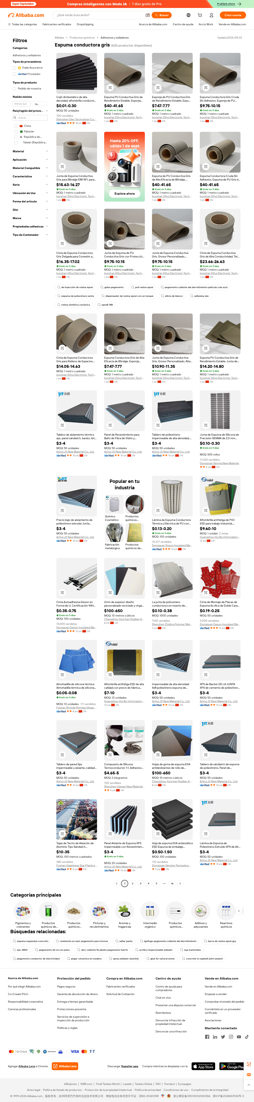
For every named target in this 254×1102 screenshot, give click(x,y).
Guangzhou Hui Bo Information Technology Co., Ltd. (220, 537)
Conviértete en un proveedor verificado (223, 1011)
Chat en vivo (163, 997)
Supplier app (129, 1066)
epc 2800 (22, 950)
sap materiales (192, 950)
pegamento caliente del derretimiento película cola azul (196, 287)
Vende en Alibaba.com (218, 986)
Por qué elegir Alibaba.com (24, 986)
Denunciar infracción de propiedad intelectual (170, 1022)
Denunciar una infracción (171, 1031)
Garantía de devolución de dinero (77, 994)
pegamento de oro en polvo (54, 950)
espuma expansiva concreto (32, 941)
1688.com (86, 1083)
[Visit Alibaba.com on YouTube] (239, 1036)
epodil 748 (107, 304)
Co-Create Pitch (18, 994)
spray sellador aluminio (126, 958)
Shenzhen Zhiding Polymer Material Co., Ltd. (172, 624)
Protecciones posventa (71, 1009)
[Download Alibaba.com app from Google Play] (232, 1066)
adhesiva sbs (201, 296)
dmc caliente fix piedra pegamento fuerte (104, 950)
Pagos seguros (66, 986)
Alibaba (59, 37)
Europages (184, 1083)
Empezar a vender (216, 994)
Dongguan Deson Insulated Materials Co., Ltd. (172, 545)
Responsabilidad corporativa (25, 1001)
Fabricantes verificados (120, 986)
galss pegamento (114, 287)
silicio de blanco (174, 296)
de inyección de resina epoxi (77, 287)
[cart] (201, 15)
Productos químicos (82, 37)
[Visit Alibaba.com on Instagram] (231, 1036)
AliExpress (70, 1083)
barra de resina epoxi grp (222, 941)
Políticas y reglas (67, 1027)
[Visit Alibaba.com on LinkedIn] (215, 1036)
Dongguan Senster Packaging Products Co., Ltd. (172, 865)
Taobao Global (143, 1083)
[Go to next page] (180, 883)
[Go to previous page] (116, 883)
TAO (158, 1083)
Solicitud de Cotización (120, 994)
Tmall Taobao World (107, 1083)
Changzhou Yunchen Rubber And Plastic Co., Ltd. (124, 619)
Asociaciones (213, 1020)
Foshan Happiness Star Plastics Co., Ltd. (76, 865)
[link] (249, 1064)
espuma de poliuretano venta (77, 296)
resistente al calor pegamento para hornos (84, 941)
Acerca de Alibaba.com (23, 978)
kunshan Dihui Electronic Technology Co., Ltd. (124, 117)
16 (172, 883)
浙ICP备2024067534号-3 (228, 1096)
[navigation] (30, 461)
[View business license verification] (163, 1096)
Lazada (127, 1083)
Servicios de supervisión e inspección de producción (73, 1018)
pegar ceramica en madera (86, 958)
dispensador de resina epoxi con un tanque (129, 296)
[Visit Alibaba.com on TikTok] (246, 1036)
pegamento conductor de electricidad (38, 958)
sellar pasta (126, 941)
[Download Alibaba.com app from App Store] (203, 1066)
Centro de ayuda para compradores (169, 988)
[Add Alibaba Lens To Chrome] (65, 1066)
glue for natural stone (162, 958)
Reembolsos (163, 1012)
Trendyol (169, 1083)
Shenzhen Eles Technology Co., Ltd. (76, 119)
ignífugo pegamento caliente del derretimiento (170, 941)
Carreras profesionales (22, 1009)
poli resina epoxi (144, 287)
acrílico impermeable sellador (156, 950)
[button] (147, 15)
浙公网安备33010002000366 (191, 1096)
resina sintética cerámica (75, 304)
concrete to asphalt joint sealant (204, 958)
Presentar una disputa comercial (176, 1005)
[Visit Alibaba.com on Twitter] (223, 1036)
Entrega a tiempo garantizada (75, 1001)
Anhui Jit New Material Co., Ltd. (75, 451)
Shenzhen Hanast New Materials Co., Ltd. (124, 786)
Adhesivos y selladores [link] (115, 37)
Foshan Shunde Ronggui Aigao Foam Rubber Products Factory (76, 707)
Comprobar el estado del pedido (224, 1001)
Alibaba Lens (26, 1066)
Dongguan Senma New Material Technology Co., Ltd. (220, 463)
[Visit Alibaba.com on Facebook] (207, 1036)
